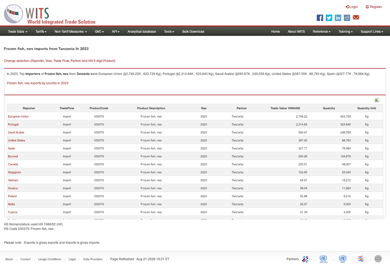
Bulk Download (193, 31)
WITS (53, 13)
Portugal (13, 124)
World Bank (379, 258)
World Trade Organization (361, 258)
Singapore (14, 172)
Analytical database (142, 31)
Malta (11, 204)
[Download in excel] (377, 99)
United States (16, 140)
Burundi (13, 156)
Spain (11, 148)
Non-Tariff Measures (69, 31)
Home (275, 31)
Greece (13, 188)
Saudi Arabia (16, 132)
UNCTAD (324, 258)
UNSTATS (342, 258)
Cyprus (13, 212)
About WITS (296, 31)
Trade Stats (16, 31)
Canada (13, 164)
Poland (12, 196)
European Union (18, 116)
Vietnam (13, 180)
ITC (306, 258)
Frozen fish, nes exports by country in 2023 (37, 83)
